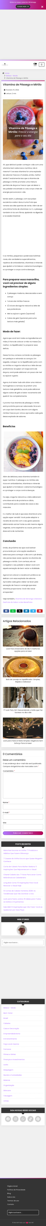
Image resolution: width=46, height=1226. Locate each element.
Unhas (6, 1101)
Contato (10, 1204)
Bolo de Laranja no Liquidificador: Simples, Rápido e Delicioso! (23, 680)
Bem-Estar (8, 1013)
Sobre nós (11, 1197)
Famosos (7, 1049)
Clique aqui (22, 6)
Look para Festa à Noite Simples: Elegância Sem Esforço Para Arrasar (23, 742)
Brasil (5, 1018)
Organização (8, 1085)
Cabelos (6, 1023)
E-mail (6, 812)
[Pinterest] (40, 611)
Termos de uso (13, 1201)
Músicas (6, 1080)
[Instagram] (15, 1119)
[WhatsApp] (23, 1119)
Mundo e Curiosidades (12, 1075)
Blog (9, 1193)
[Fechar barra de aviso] (42, 6)
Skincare (7, 1090)
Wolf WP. (31, 1223)
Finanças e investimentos (14, 1059)
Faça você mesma (11, 1044)
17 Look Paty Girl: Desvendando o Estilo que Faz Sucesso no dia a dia (23, 711)
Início (7, 73)
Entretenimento (10, 1039)
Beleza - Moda (12, 76)
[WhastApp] (13, 611)
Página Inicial (12, 1186)
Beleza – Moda (9, 1008)
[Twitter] (19, 611)
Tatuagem (7, 1096)
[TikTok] (30, 1119)
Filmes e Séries (9, 1054)
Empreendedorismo (11, 1033)
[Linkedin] (26, 611)
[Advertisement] (23, 35)
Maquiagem (8, 1070)
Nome (6, 802)
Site (4, 822)
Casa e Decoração (11, 1028)
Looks (5, 1064)
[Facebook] (6, 611)
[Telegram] (33, 611)
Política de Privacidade (16, 1190)
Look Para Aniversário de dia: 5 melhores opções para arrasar (23, 650)
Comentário (9, 771)
